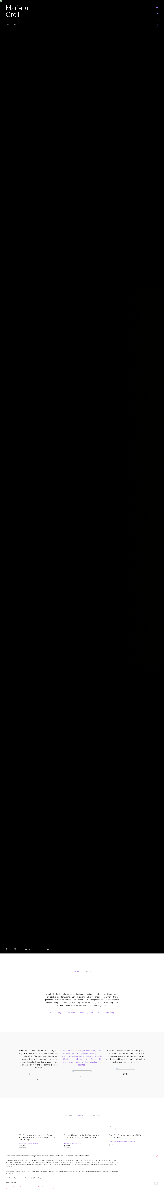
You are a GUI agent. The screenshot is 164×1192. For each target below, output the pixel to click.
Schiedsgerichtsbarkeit (90, 1012)
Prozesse (71, 1012)
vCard (47, 949)
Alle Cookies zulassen (18, 1187)
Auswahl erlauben (43, 1187)
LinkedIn (26, 949)
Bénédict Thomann (77, 1143)
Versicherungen (56, 1012)
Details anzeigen (11, 1182)
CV (37, 949)
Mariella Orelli (22, 1143)
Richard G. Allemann (32, 1143)
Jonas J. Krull (131, 1141)
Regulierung (109, 1012)
